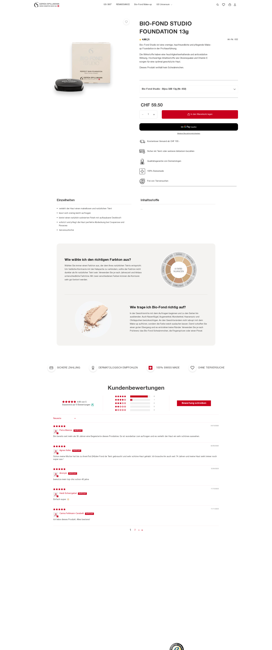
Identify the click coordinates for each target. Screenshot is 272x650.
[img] (59, 426)
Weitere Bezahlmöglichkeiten (188, 133)
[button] (120, 396)
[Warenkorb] (230, 5)
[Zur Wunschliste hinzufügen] (126, 22)
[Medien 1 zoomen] (82, 65)
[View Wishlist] (223, 5)
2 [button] (135, 530)
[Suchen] (217, 5)
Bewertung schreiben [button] (194, 403)
